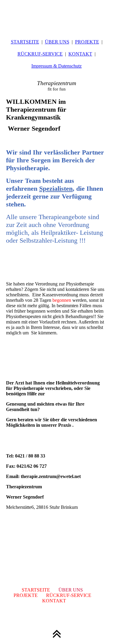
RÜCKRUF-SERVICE (40, 53)
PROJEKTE (87, 41)
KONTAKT (80, 53)
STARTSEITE (25, 41)
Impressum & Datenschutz (56, 66)
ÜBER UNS (57, 41)
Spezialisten (56, 188)
